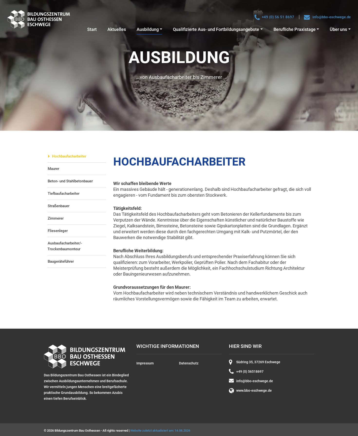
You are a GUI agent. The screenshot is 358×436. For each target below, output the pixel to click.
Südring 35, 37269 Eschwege (258, 362)
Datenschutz (188, 363)
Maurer (53, 169)
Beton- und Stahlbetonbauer (70, 181)
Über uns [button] (338, 29)
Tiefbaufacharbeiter (63, 193)
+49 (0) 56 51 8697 (278, 17)
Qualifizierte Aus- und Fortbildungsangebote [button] (216, 29)
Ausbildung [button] (148, 29)
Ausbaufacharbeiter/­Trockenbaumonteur (64, 246)
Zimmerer (56, 218)
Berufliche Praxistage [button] (294, 29)
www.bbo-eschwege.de (254, 390)
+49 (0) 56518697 (250, 371)
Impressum (145, 363)
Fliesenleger (58, 231)
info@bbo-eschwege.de (331, 17)
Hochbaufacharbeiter (69, 156)
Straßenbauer (58, 206)
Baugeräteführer (61, 261)
